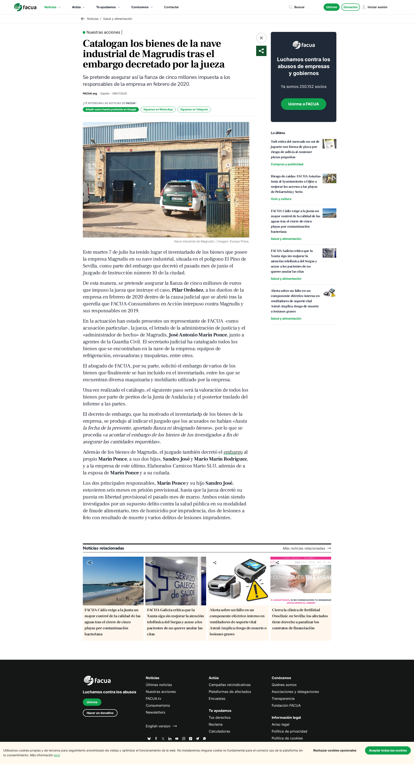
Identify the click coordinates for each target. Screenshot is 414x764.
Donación (350, 7)
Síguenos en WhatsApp (158, 109)
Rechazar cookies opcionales (334, 750)
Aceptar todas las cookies (388, 750)
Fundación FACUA (286, 705)
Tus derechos (220, 717)
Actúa (76, 7)
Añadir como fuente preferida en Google (111, 109)
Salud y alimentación (286, 239)
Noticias (50, 7)
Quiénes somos (284, 685)
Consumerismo (158, 705)
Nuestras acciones (161, 691)
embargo (233, 452)
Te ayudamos (106, 7)
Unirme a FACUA (303, 104)
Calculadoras (219, 731)
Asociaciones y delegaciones (295, 691)
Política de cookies (287, 738)
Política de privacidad (289, 731)
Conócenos (140, 7)
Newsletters (155, 712)
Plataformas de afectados (230, 691)
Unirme (331, 7)
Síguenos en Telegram (194, 109)
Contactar (171, 7)
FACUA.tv (153, 698)
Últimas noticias (159, 685)
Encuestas (217, 698)
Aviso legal (280, 724)
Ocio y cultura (281, 199)
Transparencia (283, 698)
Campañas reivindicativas (230, 685)
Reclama (216, 724)
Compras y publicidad (287, 164)
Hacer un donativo (100, 713)
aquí (57, 755)
